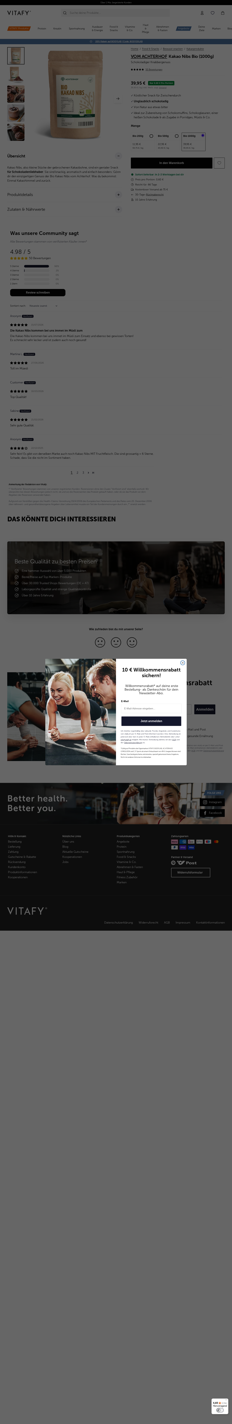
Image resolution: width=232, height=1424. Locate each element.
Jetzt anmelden (151, 721)
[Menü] (226, 1401)
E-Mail (125, 701)
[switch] (220, 1410)
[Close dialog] (183, 663)
